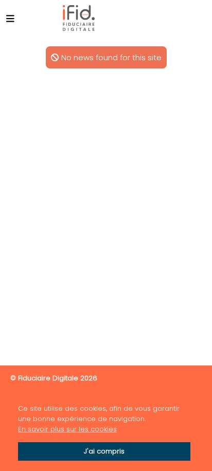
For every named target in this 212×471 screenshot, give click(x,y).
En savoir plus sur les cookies (67, 429)
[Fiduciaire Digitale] (79, 18)
